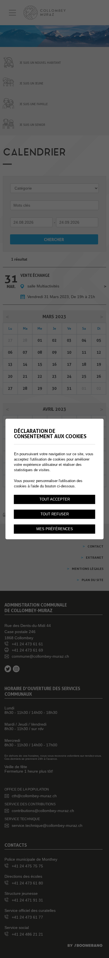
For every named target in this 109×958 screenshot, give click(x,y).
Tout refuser (55, 514)
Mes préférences (54, 529)
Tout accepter (54, 499)
